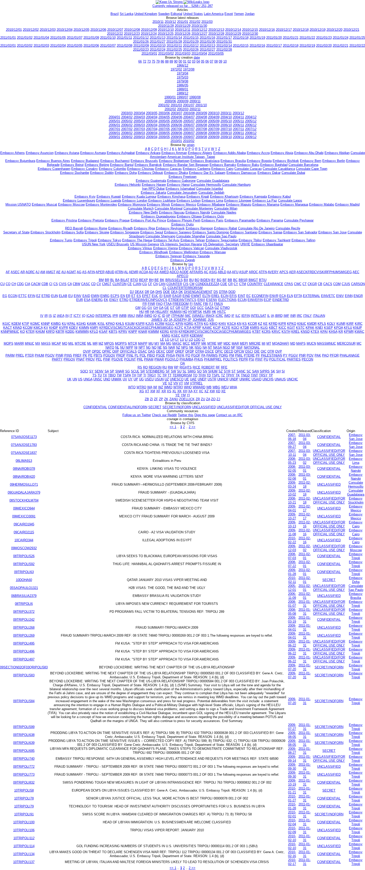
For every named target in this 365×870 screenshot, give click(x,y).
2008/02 (127, 133)
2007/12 (250, 129)
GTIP (185, 308)
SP (112, 371)
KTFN (198, 324)
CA (70, 284)
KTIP (25, 324)
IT (71, 316)
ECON (12, 296)
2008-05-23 (292, 461)
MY (156, 343)
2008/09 (213, 133)
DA (152, 292)
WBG (216, 387)
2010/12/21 (351, 30)
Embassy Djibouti (150, 173)
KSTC (300, 327)
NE (159, 347)
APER (100, 272)
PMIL (239, 355)
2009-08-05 (292, 735)
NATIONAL (252, 347)
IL (268, 316)
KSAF (103, 331)
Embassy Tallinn (303, 240)
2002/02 (170, 109)
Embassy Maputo (238, 204)
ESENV (211, 300)
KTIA (187, 327)
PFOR (334, 355)
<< (172, 427)
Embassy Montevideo (101, 204)
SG (127, 371)
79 (158, 61)
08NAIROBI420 (24, 476)
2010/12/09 (149, 30)
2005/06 (176, 121)
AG (79, 272)
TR (164, 375)
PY (285, 355)
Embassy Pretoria (91, 220)
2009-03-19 (292, 619)
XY (195, 391)
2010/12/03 (48, 30)
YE (177, 395)
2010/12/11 (182, 30)
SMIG (191, 371)
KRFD (50, 331)
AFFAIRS (196, 272)
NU (122, 347)
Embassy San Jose (332, 232)
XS (169, 391)
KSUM (130, 324)
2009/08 (201, 137)
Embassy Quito (182, 224)
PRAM (148, 359)
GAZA (209, 308)
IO (155, 316)
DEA (174, 292)
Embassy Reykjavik (170, 228)
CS (55, 284)
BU (191, 280)
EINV (77, 296)
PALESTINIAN (271, 355)
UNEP (202, 379)
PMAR (159, 359)
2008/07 (189, 133)
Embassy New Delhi (143, 212)
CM (191, 284)
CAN (162, 284)
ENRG (105, 296)
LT (203, 339)
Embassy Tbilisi (250, 240)
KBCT (273, 327)
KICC (282, 327)
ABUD (109, 272)
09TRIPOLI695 (24, 751)
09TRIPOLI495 (24, 643)
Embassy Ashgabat (121, 153)
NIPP (129, 347)
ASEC (15, 272)
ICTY (77, 316)
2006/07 (189, 125)
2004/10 (226, 117)
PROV (90, 359)
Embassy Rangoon (199, 228)
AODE (184, 272)
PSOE (160, 355)
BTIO (134, 280)
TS (94, 375)
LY (177, 339)
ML (89, 343)
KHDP (53, 327)
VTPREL (196, 383)
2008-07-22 (292, 564)
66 (140, 61)
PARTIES (294, 359)
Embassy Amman (174, 153)
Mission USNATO (18, 204)
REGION (155, 367)
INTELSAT (258, 316)
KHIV (222, 324)
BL (112, 280)
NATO (110, 347)
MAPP (142, 343)
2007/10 (226, 129)
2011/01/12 (141, 37)
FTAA (168, 304)
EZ (38, 296)
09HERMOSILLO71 (24, 484)
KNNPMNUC (10, 331)
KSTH (286, 331)
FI (191, 304)
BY (213, 280)
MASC (177, 343)
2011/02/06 (91, 45)
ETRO (123, 300)
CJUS (346, 284)
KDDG (69, 331)
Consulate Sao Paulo (221, 236)
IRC (299, 316)
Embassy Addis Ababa (229, 153)
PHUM (39, 355)
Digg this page (204, 415)
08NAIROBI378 (24, 469)
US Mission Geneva (144, 244)
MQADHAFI (280, 343)
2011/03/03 (182, 53)
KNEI (319, 327)
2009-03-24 (292, 484)
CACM (35, 284)
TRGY (151, 375)
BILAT (124, 280)
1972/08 (188, 69)
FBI (205, 304)
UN (75, 379)
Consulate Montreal (168, 208)
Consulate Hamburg (236, 184)
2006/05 (164, 125)
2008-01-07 (292, 604)
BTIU (262, 280)
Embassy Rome (95, 228)
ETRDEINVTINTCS (182, 300)
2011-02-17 (304, 508)
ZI (151, 399)
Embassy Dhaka (176, 173)
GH (155, 308)
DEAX (139, 292)
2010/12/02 (31, 30)
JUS (211, 320)
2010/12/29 (233, 34)
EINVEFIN (255, 300)
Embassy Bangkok (148, 165)
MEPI (244, 343)
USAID (256, 379)
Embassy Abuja (282, 153)
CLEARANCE (273, 284)
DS (216, 292)
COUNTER (174, 284)
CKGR (312, 284)
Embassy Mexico (183, 204)
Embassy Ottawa (189, 216)
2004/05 (164, 117)
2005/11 (238, 121)
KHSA (333, 331)
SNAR (119, 371)
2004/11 (238, 117)
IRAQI (210, 316)
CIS (185, 284)
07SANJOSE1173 (24, 437)
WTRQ (178, 387)
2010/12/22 (115, 34)
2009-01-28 (292, 572)
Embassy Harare (154, 184)
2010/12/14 (233, 30)
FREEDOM (181, 304)
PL (137, 355)
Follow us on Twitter (136, 415)
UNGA (87, 379)
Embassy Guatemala (151, 180)
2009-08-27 (292, 751)
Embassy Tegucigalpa (222, 240)
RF (218, 367)
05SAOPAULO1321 (24, 588)
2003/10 (213, 113)
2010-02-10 (292, 838)
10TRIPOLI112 (24, 838)
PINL (130, 355)
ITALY (307, 316)
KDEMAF (196, 335)
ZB (147, 399)
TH (134, 375)
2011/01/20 (274, 37)
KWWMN (82, 331)
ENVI (201, 300)
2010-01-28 (292, 806)
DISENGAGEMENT (198, 292)
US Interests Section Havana (181, 244)
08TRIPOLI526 (24, 556)
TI (144, 375)
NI (136, 347)
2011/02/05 (74, 45)
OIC (263, 351)
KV (46, 327)
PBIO (151, 355)
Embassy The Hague (137, 240)
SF (168, 371)
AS (84, 272)
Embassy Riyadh (120, 228)
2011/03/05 (216, 53)
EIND (186, 296)
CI (50, 284)
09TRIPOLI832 (24, 782)
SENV (99, 371)
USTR (212, 379)
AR (22, 272)
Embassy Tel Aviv (166, 240)
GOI (193, 308)
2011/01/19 (257, 37)
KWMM (153, 331)
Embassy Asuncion (40, 153)
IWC (188, 316)
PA (203, 355)
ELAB (63, 296)
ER (128, 296)
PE (90, 355)
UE (186, 379)
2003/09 (201, 113)
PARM (10, 355)
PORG (223, 355)
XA (190, 391)
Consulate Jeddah (211, 192)
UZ (167, 379)
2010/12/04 (65, 30)
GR (178, 308)
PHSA (170, 355)
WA (149, 387)
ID (163, 316)
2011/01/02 (25, 37)
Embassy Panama (269, 220)
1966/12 (182, 65)
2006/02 (127, 125)
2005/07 (189, 121)
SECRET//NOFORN (176, 407)
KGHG (81, 324)
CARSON (358, 284)
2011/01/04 (41, 37)
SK (273, 371)
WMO (168, 387)
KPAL (71, 324)
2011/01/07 (74, 37)
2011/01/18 (241, 37)
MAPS (301, 343)
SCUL (135, 371)
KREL (295, 331)
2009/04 (151, 137)
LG (167, 339)
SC (249, 371)
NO (154, 347)
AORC (30, 272)
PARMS (212, 355)
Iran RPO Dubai (153, 188)
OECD (228, 351)
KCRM (159, 324)
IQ (83, 316)
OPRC (106, 351)
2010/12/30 (250, 34)
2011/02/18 (290, 45)
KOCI (235, 327)
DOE (166, 292)
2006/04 (151, 125)
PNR (302, 355)
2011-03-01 (304, 468)
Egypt (228, 14)
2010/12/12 (199, 30)
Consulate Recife (288, 228)
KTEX (315, 331)
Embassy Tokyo (109, 240)
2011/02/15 (241, 45)
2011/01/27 (157, 41)
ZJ (218, 399)
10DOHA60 (24, 580)
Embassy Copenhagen (54, 169)
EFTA (298, 296)
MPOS (109, 343)
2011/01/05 (58, 37)
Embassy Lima (212, 200)
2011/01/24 (340, 37)
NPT (142, 347)
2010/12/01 (14, 30)
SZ (221, 371)
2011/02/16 (257, 45)
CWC (297, 284)
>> (192, 427)
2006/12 (250, 125)
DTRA (223, 292)
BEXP (143, 280)
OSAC (142, 351)
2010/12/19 (318, 30)
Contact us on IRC (229, 415)
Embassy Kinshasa (171, 196)
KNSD (305, 331)
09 (220, 61)
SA (107, 371)
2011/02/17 (274, 45)
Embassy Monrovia (132, 204)
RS (140, 367)
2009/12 (250, 137)
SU (179, 371)
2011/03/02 (166, 53)
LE (162, 339)
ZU (203, 399)
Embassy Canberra (196, 169)
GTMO (225, 308)
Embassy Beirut (72, 165)
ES (139, 296)
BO (197, 280)
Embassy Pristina (64, 220)
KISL (101, 324)
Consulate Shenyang (160, 236)
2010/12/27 (199, 34)
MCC (186, 343)
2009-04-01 (292, 508)
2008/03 (139, 133)
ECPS (114, 296)
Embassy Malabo (321, 204)
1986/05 (182, 85)
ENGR (358, 296)
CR (230, 284)
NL (117, 347)
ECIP (267, 300)
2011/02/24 (157, 49)
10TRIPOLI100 (24, 822)
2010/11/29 (182, 26)
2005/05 (164, 121)
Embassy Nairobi (197, 212)
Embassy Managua (294, 204)
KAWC (207, 327)
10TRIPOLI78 (24, 798)
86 (162, 61)
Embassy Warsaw (213, 252)
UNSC (97, 379)
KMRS (254, 327)
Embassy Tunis (61, 240)
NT (210, 347)
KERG (164, 331)
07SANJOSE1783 (24, 445)
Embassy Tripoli (85, 240)
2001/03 (176, 105)
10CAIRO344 (23, 540)
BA (117, 280)
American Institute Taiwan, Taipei (191, 157)
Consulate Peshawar (299, 220)
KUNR (340, 324)
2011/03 (207, 22)
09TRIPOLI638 (24, 735)
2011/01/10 (108, 37)
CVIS (63, 284)
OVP (278, 351)
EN (122, 296)
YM (183, 395)
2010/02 (188, 141)
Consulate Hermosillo (206, 184)
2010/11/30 (199, 26)
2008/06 (176, 133)
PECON (307, 359)
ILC (237, 316)
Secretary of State (16, 232)
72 (144, 61)
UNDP (233, 379)
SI (283, 371)
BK (162, 280)
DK (181, 292)
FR (145, 304)
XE (223, 391)
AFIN (91, 272)
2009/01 (114, 137)
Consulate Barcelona (303, 165)
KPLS (322, 324)
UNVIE (245, 244)
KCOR (252, 324)
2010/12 (170, 22)
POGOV (109, 355)
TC (159, 375)
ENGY (113, 300)
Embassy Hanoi (178, 184)
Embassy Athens (12, 153)
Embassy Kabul (279, 196)
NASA (217, 347)
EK (106, 300)
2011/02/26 (191, 49)
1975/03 (182, 77)
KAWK (92, 324)
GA (161, 308)
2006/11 (238, 125)
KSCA (231, 324)
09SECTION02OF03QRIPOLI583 (24, 667)
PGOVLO (172, 359)
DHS (158, 292)
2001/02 (164, 105)
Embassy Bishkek (286, 161)
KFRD (273, 324)
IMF (286, 316)
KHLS (120, 324)
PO (187, 355)
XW (212, 391)
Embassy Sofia (73, 232)
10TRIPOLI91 (24, 814)
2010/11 (158, 22)
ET (133, 296)
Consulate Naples (223, 212)
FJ (211, 304)
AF (8, 272)
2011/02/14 (224, 45)
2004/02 (127, 117)
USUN (159, 379)
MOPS (8, 343)
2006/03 (139, 125)
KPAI (324, 331)
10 (225, 61)
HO (184, 312)
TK (238, 375)
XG (141, 391)
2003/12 (238, 113)
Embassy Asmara (93, 153)
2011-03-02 (304, 461)
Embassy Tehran (193, 240)
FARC (198, 304)
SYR (227, 371)
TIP (139, 375)
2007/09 (213, 129)
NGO (226, 347)
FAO (159, 304)
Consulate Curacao (248, 169)
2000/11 (195, 101)
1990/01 (170, 97)
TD (209, 375)
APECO (182, 276)
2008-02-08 (292, 476)
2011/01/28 (174, 41)
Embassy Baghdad (274, 165)
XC (201, 391)
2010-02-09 (292, 830)
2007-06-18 (292, 437)
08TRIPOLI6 (24, 604)
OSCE (209, 351)
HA (152, 312)
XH (185, 391)
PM (231, 355)
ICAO (90, 316)
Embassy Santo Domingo (210, 232)
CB (320, 284)
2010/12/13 (216, 30)
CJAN (137, 284)
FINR (151, 304)
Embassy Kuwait (109, 196)
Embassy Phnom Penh (183, 220)
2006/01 (114, 125)
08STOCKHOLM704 (23, 500)
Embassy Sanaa (270, 232)
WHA (233, 387)
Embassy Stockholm (46, 232)
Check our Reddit (164, 415)
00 (180, 61)
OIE (257, 351)
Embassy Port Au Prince (148, 220)
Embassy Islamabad (180, 188)
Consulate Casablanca (279, 169)
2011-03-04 (304, 437)
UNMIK (116, 379)
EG (4, 296)
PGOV (50, 355)
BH (151, 280)
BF (224, 280)
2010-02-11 (292, 580)
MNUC (29, 343)
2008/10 (226, 133)
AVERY (273, 272)
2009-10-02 (292, 492)
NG (148, 347)
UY (130, 379)
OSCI (249, 351)
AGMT (71, 272)
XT (147, 391)
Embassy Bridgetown (174, 161)
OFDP (189, 351)
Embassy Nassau (171, 212)
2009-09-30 (292, 766)
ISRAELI (198, 316)
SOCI (84, 371)
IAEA (60, 316)
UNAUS (280, 379)
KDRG (188, 324)
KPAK (310, 327)
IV (41, 316)
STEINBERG (155, 371)
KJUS (150, 324)
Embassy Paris (212, 220)
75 (153, 61)
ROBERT (208, 367)
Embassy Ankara (148, 153)
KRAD (17, 327)
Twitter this (185, 415)
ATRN (119, 272)
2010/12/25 (166, 34)
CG (144, 284)
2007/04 (151, 129)
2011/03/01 (149, 53)
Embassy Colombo (112, 169)
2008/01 (114, 133)
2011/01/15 (191, 37)
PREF (77, 355)
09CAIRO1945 (24, 524)
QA (182, 363)
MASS (46, 343)
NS (165, 347)
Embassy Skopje (97, 232)
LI (186, 339)
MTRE (212, 343)
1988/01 (182, 89)
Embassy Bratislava (204, 161)
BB (230, 280)
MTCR (132, 343)
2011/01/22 (307, 37)
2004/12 (250, 117)
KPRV (122, 331)
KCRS (266, 331)
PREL (20, 355)
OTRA (199, 351)
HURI (207, 312)
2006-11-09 (292, 596)
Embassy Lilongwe (237, 200)
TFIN (202, 375)
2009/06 (176, 137)
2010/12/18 (301, 30)
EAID (86, 296)
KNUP (357, 327)
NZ (178, 347)
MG (168, 343)
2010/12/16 (267, 30)
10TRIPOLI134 (24, 854)
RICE (196, 367)
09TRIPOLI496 (24, 651)
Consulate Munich (141, 208)
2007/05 (164, 129)
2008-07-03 (292, 556)
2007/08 (201, 129)
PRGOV (69, 359)
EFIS (233, 296)
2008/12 (250, 133)
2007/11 (238, 129)
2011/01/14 (174, 37)
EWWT (196, 296)
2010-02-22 (292, 540)
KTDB (244, 327)
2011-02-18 (304, 484)
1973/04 (182, 73)
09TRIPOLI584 (24, 701)
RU (164, 367)
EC (248, 296)
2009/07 (189, 137)
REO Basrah (74, 228)
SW (173, 371)
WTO (132, 387)
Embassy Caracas (168, 169)
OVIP (87, 351)
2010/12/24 (149, 34)
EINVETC (328, 296)
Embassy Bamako (223, 165)
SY (91, 371)
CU (2, 284)
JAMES (156, 320)
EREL (215, 296)
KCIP (217, 327)
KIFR (185, 335)
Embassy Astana (67, 153)
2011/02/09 (141, 45)
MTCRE (80, 343)
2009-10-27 (292, 516)
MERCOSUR (346, 343)
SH (278, 371)
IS (50, 316)
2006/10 (226, 125)
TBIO (112, 375)
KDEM (16, 324)
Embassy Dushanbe (74, 173)
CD (93, 284)
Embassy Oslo (213, 216)
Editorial (176, 14)
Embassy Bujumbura (20, 161)
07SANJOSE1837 (24, 453)
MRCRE (255, 343)
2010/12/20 (334, 30)
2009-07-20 (292, 667)
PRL (140, 359)
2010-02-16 (292, 854)
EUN (54, 296)
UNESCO (176, 379)
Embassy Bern (310, 161)
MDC (227, 343)
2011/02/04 (58, 45)
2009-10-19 (292, 782)
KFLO (94, 331)
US (80, 379)
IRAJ (131, 316)
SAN (255, 371)
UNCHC (292, 379)
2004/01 (114, 117)
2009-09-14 (292, 758)
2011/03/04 (199, 53)
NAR (171, 347)
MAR (235, 343)
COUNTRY (255, 284)
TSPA (127, 375)
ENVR (273, 296)
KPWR (349, 331)
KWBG (56, 324)
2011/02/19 (307, 45)
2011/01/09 (91, 37)
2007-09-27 (292, 445)
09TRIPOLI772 (24, 766)
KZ (260, 324)
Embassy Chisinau (140, 169)
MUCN (311, 343)
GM (138, 308)
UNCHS (268, 379)
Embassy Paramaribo (240, 220)
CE (129, 284)
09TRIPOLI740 (24, 759)
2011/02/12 (191, 45)
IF (232, 316)
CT (304, 284)
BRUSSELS (174, 280)
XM (152, 391)
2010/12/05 (81, 30)
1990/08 (195, 97)
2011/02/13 (207, 45)
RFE (224, 367)
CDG (20, 284)
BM (101, 280)
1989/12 (182, 93)
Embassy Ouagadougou (158, 216)
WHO (188, 387)
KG (206, 324)
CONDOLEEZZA (207, 284)
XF (158, 391)
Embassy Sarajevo (177, 232)
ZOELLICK (187, 399)
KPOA (338, 327)
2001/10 (201, 105)
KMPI (94, 327)
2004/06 (176, 117)
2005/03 (139, 121)
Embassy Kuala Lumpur (139, 196)
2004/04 (151, 117)
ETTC (22, 296)
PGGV (293, 355)
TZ (223, 375)
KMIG (166, 335)
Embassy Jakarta (153, 192)
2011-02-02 (304, 548)
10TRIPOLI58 (24, 790)
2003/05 (151, 113)
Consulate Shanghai (190, 236)
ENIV (340, 296)
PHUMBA (186, 359)
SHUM (213, 371)
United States (193, 14)
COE (223, 284)
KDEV (73, 327)
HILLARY (162, 312)
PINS (68, 355)
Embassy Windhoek (153, 252)
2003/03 (127, 113)
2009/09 (213, 137)
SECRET (154, 407)
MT (268, 343)
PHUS (198, 359)
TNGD (245, 375)
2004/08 (201, 117)
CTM (242, 284)
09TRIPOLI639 (24, 743)
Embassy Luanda (108, 200)
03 (193, 61)
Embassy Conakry (84, 169)
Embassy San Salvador (300, 232)
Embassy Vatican (191, 248)
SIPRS (265, 371)
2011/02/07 (108, 45)
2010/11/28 (166, 26)
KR (340, 331)
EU (70, 296)
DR (147, 292)
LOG (197, 339)
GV (149, 308)
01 (184, 61)
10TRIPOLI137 (24, 862)
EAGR (177, 296)
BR (107, 280)
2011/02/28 (224, 49)
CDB (44, 284)
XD (218, 391)
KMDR (312, 324)
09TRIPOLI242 (24, 619)
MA (162, 343)
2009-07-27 (292, 727)
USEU (149, 379)
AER (292, 272)
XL (174, 391)
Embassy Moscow (71, 204)
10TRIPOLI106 (24, 830)
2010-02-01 (292, 814)
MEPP (195, 343)
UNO (106, 379)
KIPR (282, 324)
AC (206, 272)
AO (151, 272)
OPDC (96, 351)
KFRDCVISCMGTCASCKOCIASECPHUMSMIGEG (136, 327)
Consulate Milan (225, 208)
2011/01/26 (141, 41)
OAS (151, 351)
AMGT (50, 272)
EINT (241, 296)
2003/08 (189, 113)
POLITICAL (277, 359)
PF (258, 355)
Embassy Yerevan (168, 256)
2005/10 (226, 121)
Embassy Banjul (122, 165)
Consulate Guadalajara (213, 180)
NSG (198, 347)
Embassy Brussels (144, 161)
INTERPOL (103, 316)
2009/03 (139, 137)
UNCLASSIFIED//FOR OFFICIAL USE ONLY (249, 407)
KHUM (40, 331)
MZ (101, 343)
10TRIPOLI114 (24, 846)
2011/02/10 (158, 45)
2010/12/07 (115, 30)
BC (235, 280)
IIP (168, 316)
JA (170, 320)
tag (190, 264)
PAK (318, 355)
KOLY (331, 324)
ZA (208, 399)
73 (149, 61)
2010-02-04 (292, 822)
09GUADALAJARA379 (24, 492)
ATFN (263, 272)
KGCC (170, 324)
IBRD (279, 316)
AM (42, 272)
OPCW (239, 351)
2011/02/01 (8, 45)
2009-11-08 (292, 532)
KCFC (179, 327)
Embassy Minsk (158, 204)
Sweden (164, 14)
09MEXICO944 (24, 508)
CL (165, 288)
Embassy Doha (126, 173)
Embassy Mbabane (211, 204)
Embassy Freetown (182, 177)
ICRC (219, 316)
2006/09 (213, 125)
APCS (283, 272)
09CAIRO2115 (24, 532)
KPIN (179, 324)
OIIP (115, 351)
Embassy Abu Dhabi (309, 153)
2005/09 (213, 121)
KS (244, 324)
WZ (160, 387)
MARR (19, 343)
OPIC (219, 351)
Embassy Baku (248, 165)
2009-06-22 (292, 643)
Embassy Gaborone (181, 180)
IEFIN (245, 316)
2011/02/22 (357, 45)
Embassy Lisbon (189, 200)
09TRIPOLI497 (24, 659)
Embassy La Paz (264, 200)
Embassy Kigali (197, 196)
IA (272, 316)
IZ (54, 316)
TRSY (263, 375)
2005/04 (151, 121)
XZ (206, 391)
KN (239, 324)
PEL (99, 359)
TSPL (216, 375)
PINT (259, 359)
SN (205, 371)
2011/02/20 (324, 45)
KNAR (142, 331)
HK (214, 312)
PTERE (249, 355)
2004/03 (139, 117)
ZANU (173, 399)
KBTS (113, 331)
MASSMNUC (326, 343)
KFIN (174, 331)
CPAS (288, 284)
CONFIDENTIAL (95, 407)
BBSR (243, 280)
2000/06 (170, 101)
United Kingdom (145, 14)
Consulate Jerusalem (182, 192)
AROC (253, 272)
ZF (156, 399)
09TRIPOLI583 (24, 675)
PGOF (195, 355)
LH (172, 339)
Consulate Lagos (290, 200)
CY (236, 284)
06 (207, 61)
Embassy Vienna (165, 248)
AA (229, 272)
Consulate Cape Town (311, 169)
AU (63, 272)
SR (142, 371)
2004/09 (213, 117)
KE (265, 324)
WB (209, 387)
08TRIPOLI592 (24, 564)
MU (150, 343)
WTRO (141, 387)
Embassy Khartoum (224, 196)
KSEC (175, 335)
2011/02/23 (141, 49)
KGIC (6, 324)
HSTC (221, 312)
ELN (290, 296)
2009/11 (238, 137)
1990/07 (182, 97)
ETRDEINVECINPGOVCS (148, 300)
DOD (231, 292)
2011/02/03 (41, 45)
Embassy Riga (144, 228)
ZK (166, 399)
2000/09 (182, 101)
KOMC (35, 324)
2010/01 (176, 141)
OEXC (160, 351)
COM (337, 284)
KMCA (38, 327)
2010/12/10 (166, 30)
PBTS (98, 355)
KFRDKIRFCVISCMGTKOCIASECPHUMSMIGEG (215, 331)
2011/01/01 (8, 37)
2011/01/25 (357, 37)
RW (170, 367)
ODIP (170, 351)
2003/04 (139, 113)
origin (190, 145)
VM (186, 383)
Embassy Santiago (243, 232)
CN (155, 284)
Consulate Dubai (293, 173)
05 (202, 61)
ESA (87, 300)
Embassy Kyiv (85, 196)
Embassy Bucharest (115, 161)
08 (216, 61)
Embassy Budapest (85, 161)
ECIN (224, 296)
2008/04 (151, 133)
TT (170, 375)
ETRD (45, 296)
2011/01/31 (224, 41)
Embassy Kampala (253, 196)
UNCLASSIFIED (204, 407)
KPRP (196, 327)
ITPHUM (177, 316)
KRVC (276, 331)
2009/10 (226, 137)
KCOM (28, 327)
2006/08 (201, 125)
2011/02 (194, 22)
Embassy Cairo (222, 169)
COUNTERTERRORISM (185, 288)
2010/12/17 (284, 30)
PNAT (80, 359)
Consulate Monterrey (198, 208)
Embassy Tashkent (277, 240)
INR (293, 316)
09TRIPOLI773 (24, 774)
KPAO (110, 324)
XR (163, 391)
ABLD (222, 272)
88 (167, 61)
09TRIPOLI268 (24, 627)
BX (186, 280)
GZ (217, 308)
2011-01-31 (304, 604)
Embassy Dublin (102, 173)
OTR (270, 351)
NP (233, 347)
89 (171, 61)
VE (165, 383)
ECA (282, 296)
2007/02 (127, 129)
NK (191, 347)
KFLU (348, 327)
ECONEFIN (260, 296)
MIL (71, 343)
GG (144, 308)
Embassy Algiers (200, 153)
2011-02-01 (304, 556)
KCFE (226, 327)
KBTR (60, 331)
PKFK (180, 355)
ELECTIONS (227, 300)
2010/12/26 (182, 34)
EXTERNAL (311, 296)
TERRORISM (182, 375)
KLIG (264, 327)
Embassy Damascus (241, 173)
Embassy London (134, 200)
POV (310, 355)
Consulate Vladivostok (221, 248)
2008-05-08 (292, 612)
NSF (239, 347)
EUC (155, 296)
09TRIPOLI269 (24, 635)
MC (359, 343)
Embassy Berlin (333, 161)
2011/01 (182, 22)
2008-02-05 (292, 468)
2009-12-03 (292, 548)
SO (199, 371)
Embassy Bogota (259, 161)
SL (184, 371)
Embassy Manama (265, 204)
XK (179, 391)
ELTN (206, 296)
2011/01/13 (157, 37)
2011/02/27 (207, 49)
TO (195, 375)
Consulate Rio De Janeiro (256, 228)
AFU (235, 272)
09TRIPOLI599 (24, 727)
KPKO (291, 324)
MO (64, 343)
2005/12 (250, 121)
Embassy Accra (258, 153)
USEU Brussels (118, 244)
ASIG (213, 272)
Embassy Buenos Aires (53, 161)
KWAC (359, 331)
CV (99, 284)
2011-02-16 (304, 524)
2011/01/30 (207, 41)
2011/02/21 (340, 45)
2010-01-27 (292, 798)
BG (219, 280)
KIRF (350, 324)
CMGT (106, 284)
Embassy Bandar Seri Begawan (186, 165)
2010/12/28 (216, 34)
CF (150, 284)
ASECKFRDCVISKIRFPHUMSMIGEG (324, 272)
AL (126, 272)
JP (189, 320)
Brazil (114, 14)
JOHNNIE (199, 320)
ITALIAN (319, 316)
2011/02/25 (174, 49)
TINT (254, 375)
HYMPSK (195, 312)
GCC (200, 308)
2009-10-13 (292, 524)
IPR (115, 316)
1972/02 (176, 69)
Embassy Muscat (44, 204)
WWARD (199, 387)
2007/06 (176, 129)
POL (143, 355)
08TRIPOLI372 (24, 612)
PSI (251, 359)
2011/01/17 (224, 37)
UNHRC (245, 379)
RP (176, 367)
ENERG (97, 300)
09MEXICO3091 (24, 516)
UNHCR (222, 379)
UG (141, 379)
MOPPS (121, 343)
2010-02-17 (292, 862)
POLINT (130, 359)
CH (13, 284)
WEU (225, 387)
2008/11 (238, 133)
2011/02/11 (174, 45)
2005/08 (201, 121)
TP (271, 375)
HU (141, 312)
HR (147, 312)
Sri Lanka (126, 14)
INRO (148, 316)
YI (188, 395)
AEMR (133, 272)
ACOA (143, 272)
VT (181, 383)
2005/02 (127, 121)
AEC (356, 272)
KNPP (132, 331)
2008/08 (201, 133)
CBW (76, 284)
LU (182, 339)
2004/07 (189, 117)
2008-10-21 (292, 500)
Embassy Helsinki (128, 184)
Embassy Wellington (184, 252)
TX (105, 375)
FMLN (218, 304)
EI (161, 296)
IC (159, 316)
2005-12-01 (292, 588)
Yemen (239, 14)
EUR (79, 300)
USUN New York (94, 244)
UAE (193, 379)
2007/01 (114, 129)
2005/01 (114, 121)
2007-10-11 (292, 453)
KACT (7, 327)
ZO (213, 399)
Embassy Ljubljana (162, 200)
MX (37, 343)
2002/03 (182, 109)
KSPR (140, 324)
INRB (123, 316)
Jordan (250, 14)
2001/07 (188, 105)
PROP (120, 355)
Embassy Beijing (97, 165)
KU (64, 324)
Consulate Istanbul (209, 188)
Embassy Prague (117, 220)
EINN (349, 296)
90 (176, 61)
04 (198, 61)
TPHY (230, 375)
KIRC (359, 324)
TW (119, 375)
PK (85, 355)
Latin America (213, 14)
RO (145, 367)
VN (175, 383)
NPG (184, 347)
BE (156, 280)
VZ (170, 383)
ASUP (243, 272)
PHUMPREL (213, 359)
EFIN (31, 296)
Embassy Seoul (151, 232)
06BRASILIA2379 (23, 596)
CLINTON (119, 284)
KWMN (84, 327)
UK (69, 379)
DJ (132, 292)
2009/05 (164, 137)
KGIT (291, 327)
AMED (164, 272)
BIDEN (205, 280)
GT (172, 308)
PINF (106, 359)
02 (189, 61)
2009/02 (127, 137)
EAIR (167, 296)
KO (22, 331)
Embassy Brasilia (233, 161)
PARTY (57, 359)
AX (156, 272)
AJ (37, 272)
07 (211, 61)
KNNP (45, 324)
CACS (327, 284)
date (197, 57)
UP (136, 379)
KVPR (63, 327)
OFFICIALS (128, 351)
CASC (85, 284)
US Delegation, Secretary (221, 244)
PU (266, 359)
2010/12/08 (132, 30)
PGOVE (117, 359)
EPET (146, 296)
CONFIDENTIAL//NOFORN (127, 407)
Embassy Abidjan (337, 153)
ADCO (174, 272)
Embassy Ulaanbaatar (267, 244)
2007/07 (189, 129)
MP (220, 343)
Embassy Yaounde (196, 256)
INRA (139, 316)
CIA (27, 284)
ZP (161, 399)
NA (205, 347)
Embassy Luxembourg (79, 200)
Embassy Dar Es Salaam (207, 173)
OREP (179, 351)
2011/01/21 (290, 37)
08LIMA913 (24, 461)
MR (95, 343)
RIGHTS (186, 367)
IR (46, 316)
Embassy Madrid (347, 204)
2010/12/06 (98, 30)
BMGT (253, 280)
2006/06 (176, 125)
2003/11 (226, 113)
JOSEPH (179, 320)
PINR (59, 355)
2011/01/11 (124, 37)
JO (165, 320)
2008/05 (164, 133)
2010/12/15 (250, 30)
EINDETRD (280, 300)
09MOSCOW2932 (24, 548)
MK (203, 343)
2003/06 (164, 113)
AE (58, 272)
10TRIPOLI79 (24, 806)
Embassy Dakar (269, 173)
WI (155, 387)
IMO (227, 316)
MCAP (56, 343)
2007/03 (139, 129)
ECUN (242, 300)
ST (233, 371)
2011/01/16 (207, 37)
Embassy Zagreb (182, 260)
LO (191, 339)
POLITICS (230, 359)
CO (8, 284)
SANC (241, 371)
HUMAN (176, 312)
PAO (325, 355)
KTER (30, 331)
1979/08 (182, 81)
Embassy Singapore (124, 232)
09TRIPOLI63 (24, 572)
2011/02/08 (124, 45)
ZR (198, 399)
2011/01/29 (191, 41)
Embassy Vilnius (140, 248)
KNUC (301, 324)
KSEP (328, 327)
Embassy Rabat (225, 228)
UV (125, 379)
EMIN (95, 296)
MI (263, 343)
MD (292, 343)
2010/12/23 (132, 34)
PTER (29, 355)
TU (100, 375)
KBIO (214, 324)
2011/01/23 (324, 37)
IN (67, 316)
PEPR (243, 359)
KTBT (256, 331)
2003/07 (176, 113)
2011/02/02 (25, 45)
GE (166, 308)
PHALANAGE (350, 355)
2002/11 (195, 109)
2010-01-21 (292, 790)
